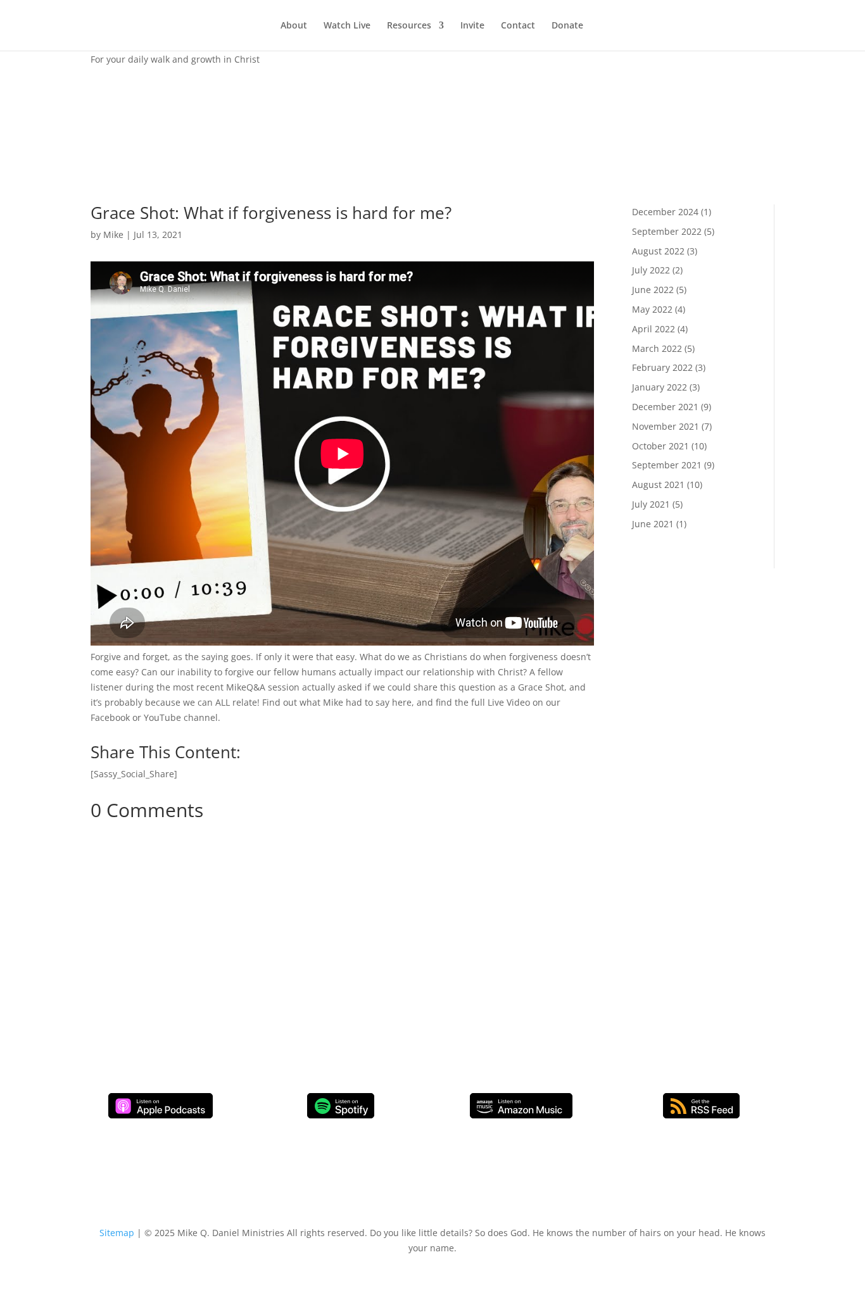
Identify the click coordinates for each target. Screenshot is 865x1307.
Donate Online (261, 980)
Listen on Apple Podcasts (160, 1105)
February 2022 (662, 367)
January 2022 (659, 387)
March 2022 (657, 348)
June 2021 (653, 524)
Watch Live (347, 26)
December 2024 (665, 212)
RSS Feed (701, 1105)
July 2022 (651, 270)
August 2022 (658, 251)
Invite (472, 26)
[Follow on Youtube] (274, 939)
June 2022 (653, 290)
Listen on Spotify (340, 1105)
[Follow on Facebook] (223, 939)
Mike (113, 234)
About (294, 26)
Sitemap (116, 1233)
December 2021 (665, 407)
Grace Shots (116, 93)
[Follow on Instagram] (249, 939)
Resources (409, 26)
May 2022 (652, 309)
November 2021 (665, 426)
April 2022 (653, 329)
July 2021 (651, 504)
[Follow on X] (299, 939)
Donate (567, 26)
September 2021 (667, 465)
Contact (518, 26)
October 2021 (660, 446)
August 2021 (658, 484)
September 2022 (667, 231)
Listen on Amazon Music (521, 1105)
